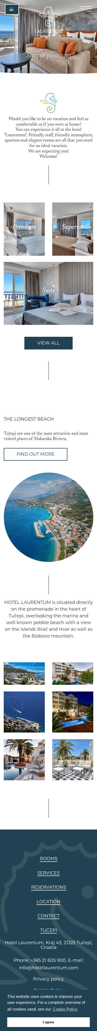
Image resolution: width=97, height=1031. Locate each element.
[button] (12, 9)
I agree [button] (48, 1022)
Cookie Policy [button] (65, 1009)
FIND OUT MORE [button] (35, 454)
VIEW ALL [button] (48, 343)
